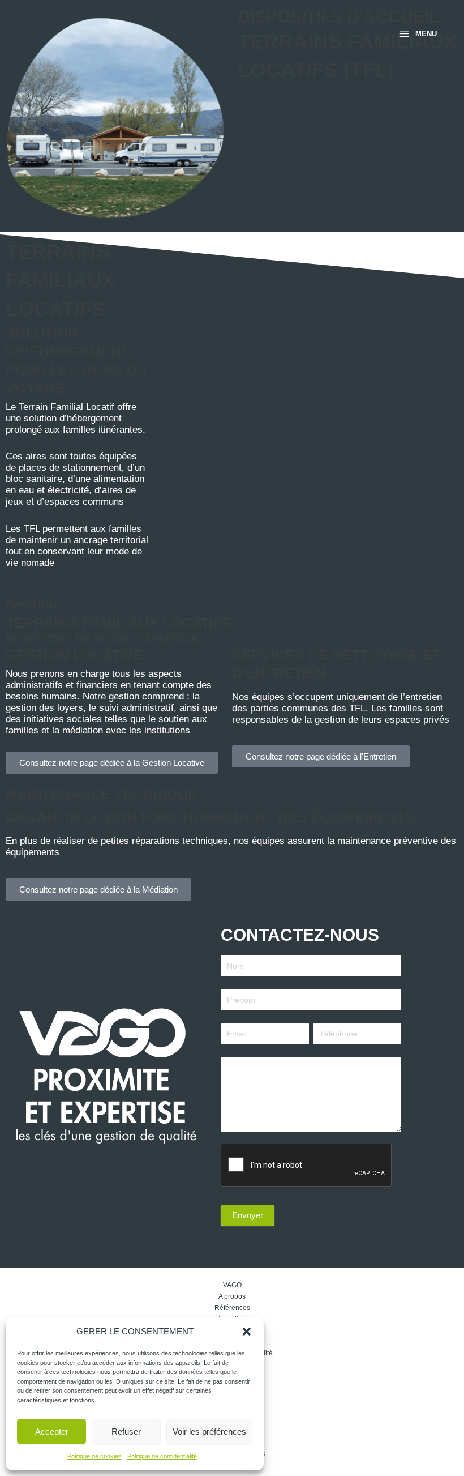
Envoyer (247, 1215)
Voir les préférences (209, 1431)
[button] (246, 1331)
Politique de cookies (94, 1456)
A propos (232, 1296)
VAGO (232, 1285)
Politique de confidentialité (162, 1456)
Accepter (51, 1431)
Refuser (126, 1431)
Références (232, 1308)
